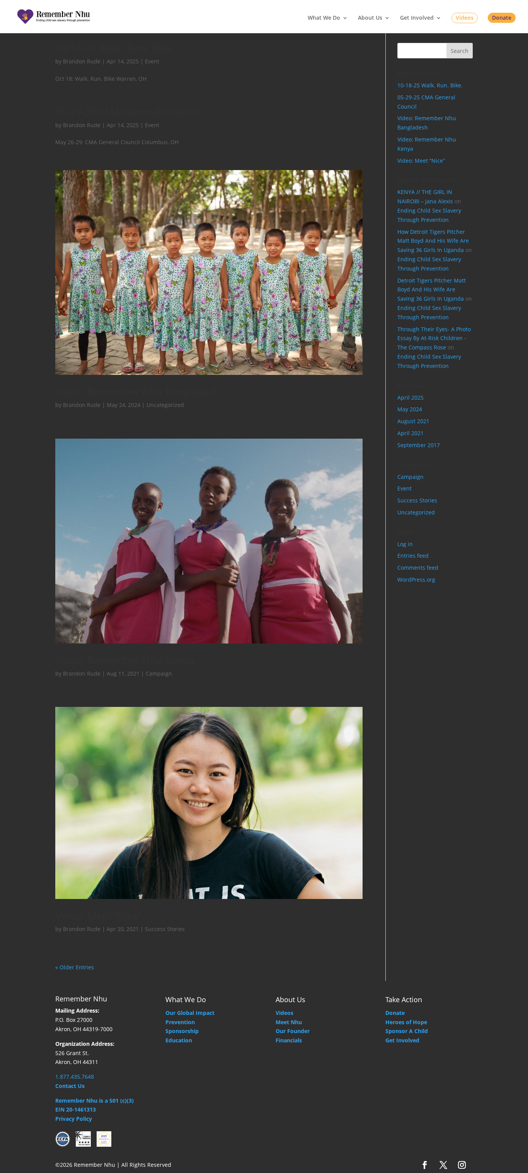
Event (152, 61)
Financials (289, 1040)
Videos (464, 17)
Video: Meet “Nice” (98, 916)
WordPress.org (416, 579)
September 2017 (418, 445)
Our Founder (293, 1031)
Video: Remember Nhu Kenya (124, 660)
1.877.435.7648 (74, 1076)
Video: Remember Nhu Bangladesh (137, 391)
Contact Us (70, 1086)
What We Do (324, 18)
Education (178, 1040)
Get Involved (417, 18)
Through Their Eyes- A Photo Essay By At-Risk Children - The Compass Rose (434, 338)
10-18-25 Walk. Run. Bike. (114, 48)
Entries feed (413, 555)
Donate (501, 17)
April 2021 (410, 433)
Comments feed (417, 567)
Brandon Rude (81, 61)
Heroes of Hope (406, 1022)
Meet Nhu (289, 1022)
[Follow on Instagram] (462, 1165)
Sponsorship (182, 1031)
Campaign (159, 673)
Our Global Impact (190, 1012)
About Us (370, 18)
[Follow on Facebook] (425, 1165)
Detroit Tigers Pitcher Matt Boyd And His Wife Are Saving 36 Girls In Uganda (431, 290)
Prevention (180, 1022)
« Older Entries (74, 967)
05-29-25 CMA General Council (126, 112)
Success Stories (165, 929)
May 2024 (409, 409)
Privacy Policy (73, 1118)
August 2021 (413, 421)
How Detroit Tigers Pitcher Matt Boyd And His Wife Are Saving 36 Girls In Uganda (433, 241)
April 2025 (410, 397)
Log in (405, 544)
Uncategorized (165, 405)
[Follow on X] (443, 1165)
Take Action (403, 999)
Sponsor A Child (406, 1031)
